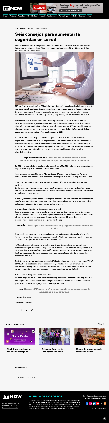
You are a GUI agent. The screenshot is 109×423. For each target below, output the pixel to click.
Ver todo (101, 324)
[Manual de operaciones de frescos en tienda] (89, 336)
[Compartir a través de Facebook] (16, 310)
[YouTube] (97, 403)
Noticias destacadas (23, 297)
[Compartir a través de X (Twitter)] (21, 310)
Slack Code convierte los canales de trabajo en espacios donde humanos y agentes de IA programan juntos (19, 350)
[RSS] (105, 403)
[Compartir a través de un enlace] (32, 310)
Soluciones (28, 303)
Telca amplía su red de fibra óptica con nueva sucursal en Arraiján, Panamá (52, 350)
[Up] (104, 418)
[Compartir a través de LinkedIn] (27, 310)
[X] (101, 403)
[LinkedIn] (94, 403)
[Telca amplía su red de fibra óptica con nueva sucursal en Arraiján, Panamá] (54, 336)
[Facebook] (87, 403)
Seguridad (19, 303)
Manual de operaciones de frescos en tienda (89, 350)
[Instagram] (90, 403)
